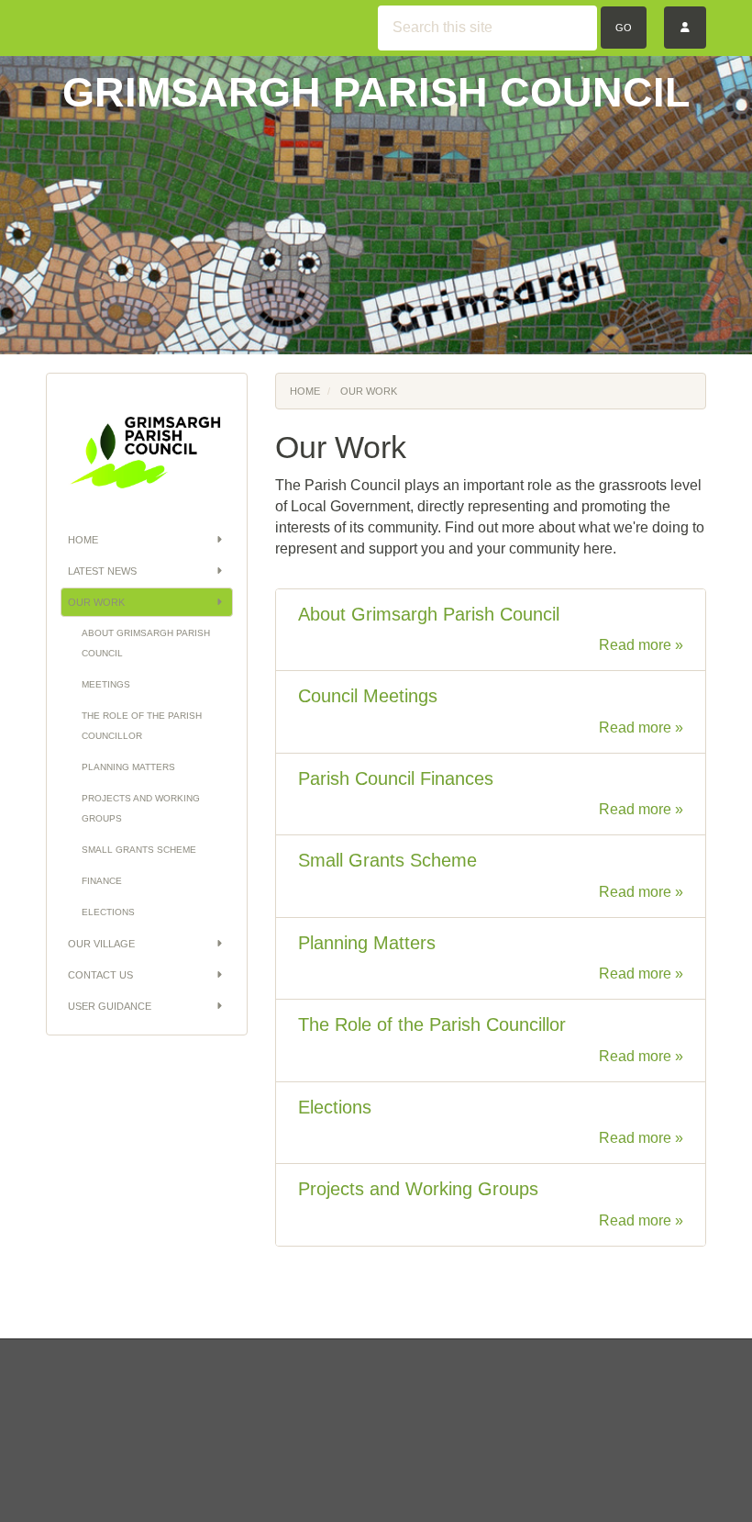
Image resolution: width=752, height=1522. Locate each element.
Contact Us (100, 974)
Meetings (106, 684)
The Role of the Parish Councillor (142, 726)
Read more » (641, 645)
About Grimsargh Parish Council (146, 643)
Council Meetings (367, 696)
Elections (108, 912)
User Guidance (109, 1006)
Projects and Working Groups (141, 808)
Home (83, 539)
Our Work (96, 602)
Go (623, 27)
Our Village (101, 943)
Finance (102, 881)
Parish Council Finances (395, 778)
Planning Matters (128, 767)
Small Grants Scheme (139, 850)
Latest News (102, 570)
